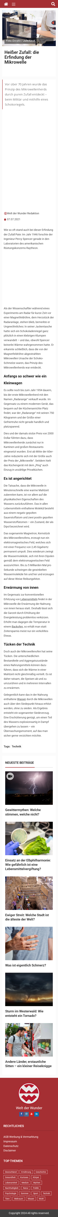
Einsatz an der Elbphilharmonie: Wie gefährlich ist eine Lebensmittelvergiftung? (28, 864)
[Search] (53, 4)
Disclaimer (9, 1150)
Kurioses (24, 1177)
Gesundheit (10, 1177)
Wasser (21, 699)
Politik (36, 1188)
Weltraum (18, 1199)
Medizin (25, 1182)
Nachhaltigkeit (11, 1188)
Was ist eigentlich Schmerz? (25, 965)
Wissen (31, 1199)
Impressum (10, 1141)
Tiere (7, 1199)
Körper (36, 1177)
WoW (41, 1199)
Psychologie (10, 1193)
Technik (16, 746)
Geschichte (41, 1172)
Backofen (17, 626)
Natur (25, 1188)
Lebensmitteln (28, 599)
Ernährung (26, 1172)
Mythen (36, 1182)
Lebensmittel (11, 1182)
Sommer (25, 1193)
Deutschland (11, 1172)
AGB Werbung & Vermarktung (20, 1136)
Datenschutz (10, 1146)
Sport (35, 1193)
